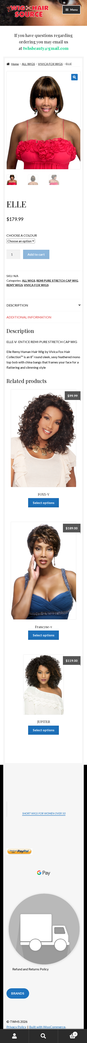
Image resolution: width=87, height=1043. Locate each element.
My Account (14, 1036)
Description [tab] (17, 305)
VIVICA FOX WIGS (50, 64)
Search (43, 1036)
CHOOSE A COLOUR (21, 235)
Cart (67, 1033)
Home (15, 64)
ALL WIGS (28, 64)
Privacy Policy (16, 1027)
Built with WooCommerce (47, 1027)
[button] (74, 77)
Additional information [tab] (28, 317)
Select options (43, 503)
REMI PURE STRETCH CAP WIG (57, 280)
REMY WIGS (14, 285)
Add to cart (36, 254)
